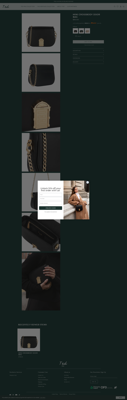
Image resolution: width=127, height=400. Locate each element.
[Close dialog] (87, 182)
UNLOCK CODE (51, 208)
